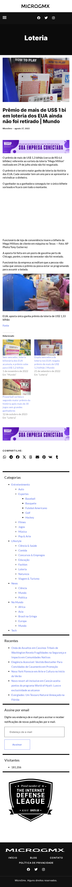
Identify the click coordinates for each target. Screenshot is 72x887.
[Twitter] (46, 17)
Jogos (21, 526)
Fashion (22, 564)
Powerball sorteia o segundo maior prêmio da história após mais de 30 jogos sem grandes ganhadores (16, 403)
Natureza (23, 573)
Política (22, 597)
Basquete (30, 503)
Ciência (22, 588)
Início (12, 857)
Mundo (22, 592)
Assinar (17, 744)
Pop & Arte (24, 536)
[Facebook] (38, 17)
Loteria (36, 38)
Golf (27, 512)
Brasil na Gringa (27, 616)
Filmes (22, 522)
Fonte (6, 325)
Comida (22, 550)
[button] (4, 17)
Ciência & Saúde (27, 545)
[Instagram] (53, 17)
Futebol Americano (36, 508)
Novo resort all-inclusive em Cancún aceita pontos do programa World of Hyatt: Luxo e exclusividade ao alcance (36, 685)
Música (22, 531)
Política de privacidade (36, 862)
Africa (21, 606)
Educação (23, 559)
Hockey (29, 517)
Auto (21, 489)
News (14, 583)
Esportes (23, 493)
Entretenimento (20, 484)
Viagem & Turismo (28, 578)
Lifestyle (16, 541)
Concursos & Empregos (31, 555)
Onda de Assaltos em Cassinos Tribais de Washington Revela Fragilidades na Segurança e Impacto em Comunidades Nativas (38, 652)
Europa (22, 621)
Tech (14, 630)
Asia (20, 611)
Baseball (30, 498)
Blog (33, 857)
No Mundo (17, 602)
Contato (56, 857)
